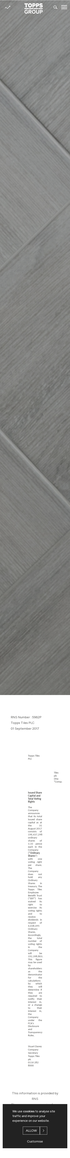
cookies (28, 1111)
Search (55, 7)
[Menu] (64, 7)
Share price (7, 7)
